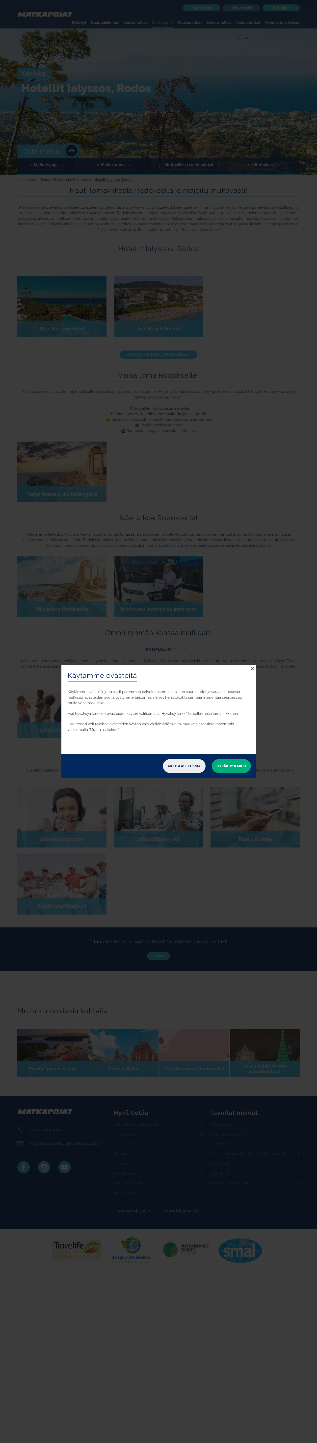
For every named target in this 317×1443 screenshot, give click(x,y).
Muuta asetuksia (184, 766)
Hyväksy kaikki (231, 766)
